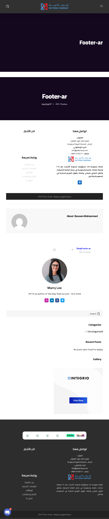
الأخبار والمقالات (29, 176)
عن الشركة (29, 164)
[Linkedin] (80, 182)
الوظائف (29, 172)
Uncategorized (95, 331)
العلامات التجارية (29, 168)
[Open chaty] (7, 512)
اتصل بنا (29, 180)
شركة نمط (45, 104)
